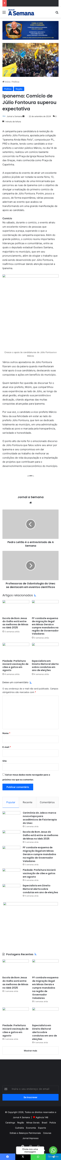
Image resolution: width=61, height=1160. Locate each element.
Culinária (19, 1127)
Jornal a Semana (14, 116)
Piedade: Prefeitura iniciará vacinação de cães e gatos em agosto (15, 665)
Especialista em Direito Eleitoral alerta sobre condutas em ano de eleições (45, 665)
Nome (6, 733)
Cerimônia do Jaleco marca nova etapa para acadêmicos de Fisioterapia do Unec (40, 818)
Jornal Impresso (30, 1138)
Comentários (47, 802)
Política (15, 81)
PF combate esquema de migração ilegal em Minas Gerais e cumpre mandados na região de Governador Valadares (45, 626)
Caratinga (10, 1122)
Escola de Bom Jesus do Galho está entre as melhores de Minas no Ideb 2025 (15, 623)
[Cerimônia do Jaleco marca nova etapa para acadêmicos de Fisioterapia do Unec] (11, 817)
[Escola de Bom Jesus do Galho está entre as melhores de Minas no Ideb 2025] (15, 607)
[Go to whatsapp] (53, 1150)
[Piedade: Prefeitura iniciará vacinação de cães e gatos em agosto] (15, 650)
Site (4, 761)
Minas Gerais (33, 1122)
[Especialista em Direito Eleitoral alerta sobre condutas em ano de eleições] (45, 650)
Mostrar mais (30, 1050)
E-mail (6, 747)
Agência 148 (42, 1117)
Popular (10, 802)
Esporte (42, 1127)
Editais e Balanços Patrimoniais (25, 1133)
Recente (27, 802)
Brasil (44, 1122)
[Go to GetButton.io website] (53, 1157)
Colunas (47, 1133)
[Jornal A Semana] (21, 12)
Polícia (52, 1122)
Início (7, 81)
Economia (31, 1127)
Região (19, 89)
